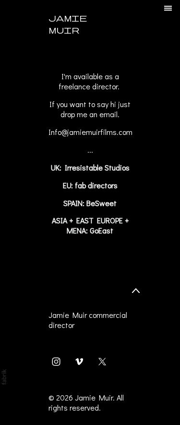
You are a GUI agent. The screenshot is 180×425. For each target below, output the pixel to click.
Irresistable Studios (97, 167)
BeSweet (101, 203)
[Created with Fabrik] (4, 377)
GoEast (101, 230)
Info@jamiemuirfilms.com (90, 132)
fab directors (96, 185)
